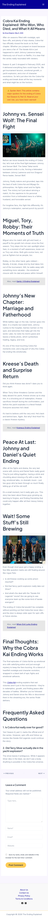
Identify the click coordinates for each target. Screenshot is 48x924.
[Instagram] (26, 903)
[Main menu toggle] (43, 4)
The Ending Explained (14, 4)
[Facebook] (22, 903)
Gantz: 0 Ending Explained (28, 281)
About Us (24, 890)
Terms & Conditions (24, 899)
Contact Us (24, 893)
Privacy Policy (24, 896)
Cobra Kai (11, 682)
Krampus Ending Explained (28, 428)
